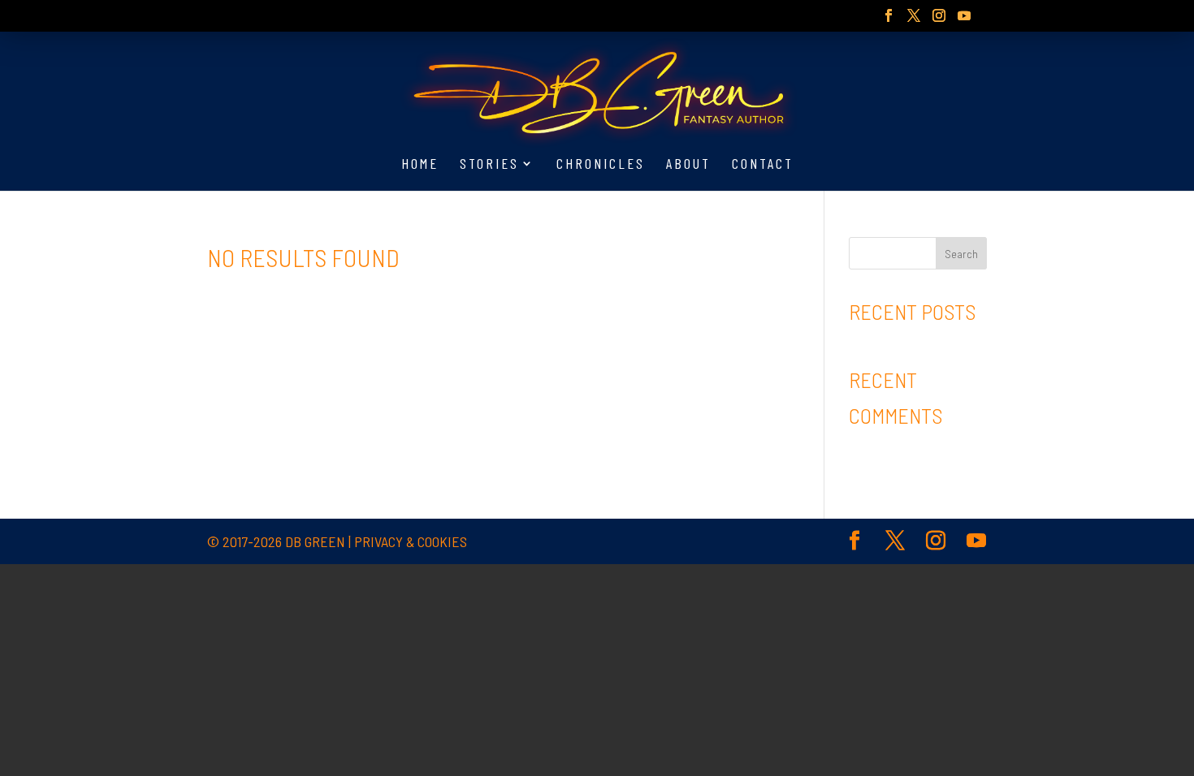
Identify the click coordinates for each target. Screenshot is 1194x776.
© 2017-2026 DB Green (276, 541)
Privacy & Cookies (410, 541)
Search (961, 254)
